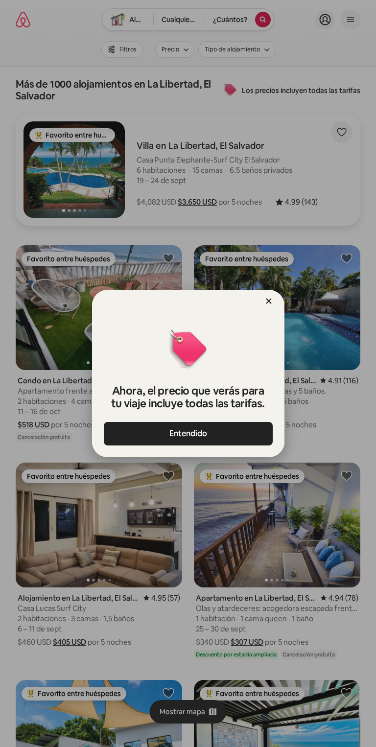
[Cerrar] (269, 301)
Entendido (188, 433)
